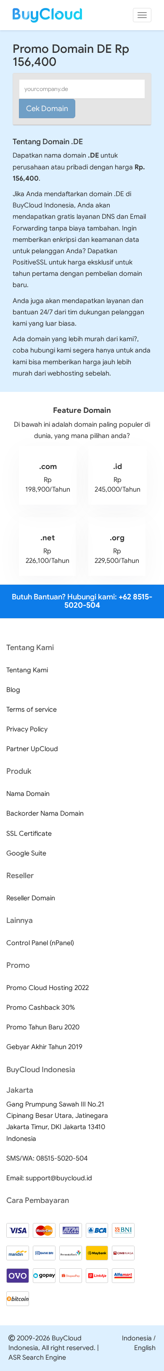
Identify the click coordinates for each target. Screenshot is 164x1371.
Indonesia (137, 1338)
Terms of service (31, 709)
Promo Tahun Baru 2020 (42, 1027)
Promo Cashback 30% (40, 1007)
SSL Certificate (29, 833)
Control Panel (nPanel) (40, 943)
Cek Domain (47, 108)
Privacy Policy (27, 729)
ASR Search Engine (37, 1357)
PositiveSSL (30, 262)
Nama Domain (28, 794)
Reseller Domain (30, 898)
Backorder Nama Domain (45, 813)
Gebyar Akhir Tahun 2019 (44, 1047)
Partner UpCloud (32, 749)
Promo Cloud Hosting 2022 (47, 988)
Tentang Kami (27, 670)
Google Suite (26, 853)
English (145, 1348)
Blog (13, 690)
